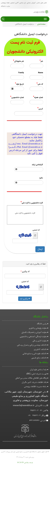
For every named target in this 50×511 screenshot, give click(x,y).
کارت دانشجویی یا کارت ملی (25, 213)
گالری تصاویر (14, 3)
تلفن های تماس (41, 3)
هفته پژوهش (5, 3)
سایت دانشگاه (5, 6)
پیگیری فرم (24, 298)
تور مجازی (22, 3)
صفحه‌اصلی (41, 24)
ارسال (41, 249)
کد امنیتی (37, 230)
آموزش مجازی (31, 3)
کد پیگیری (25, 271)
